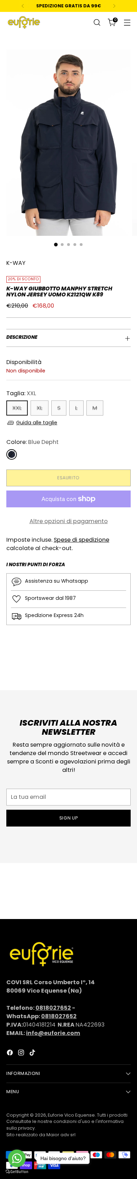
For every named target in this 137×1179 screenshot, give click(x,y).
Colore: (32, 442)
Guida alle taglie (36, 422)
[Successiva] (114, 6)
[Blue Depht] (11, 454)
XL (40, 408)
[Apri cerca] (97, 22)
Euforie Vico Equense (71, 1115)
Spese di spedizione (81, 540)
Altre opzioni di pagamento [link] (69, 521)
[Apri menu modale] (127, 22)
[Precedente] (23, 6)
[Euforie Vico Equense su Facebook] (10, 1053)
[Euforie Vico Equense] (23, 22)
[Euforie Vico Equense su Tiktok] (33, 1053)
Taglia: (21, 393)
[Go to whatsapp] (17, 1158)
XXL (17, 408)
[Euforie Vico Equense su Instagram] (22, 1053)
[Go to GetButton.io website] (17, 1172)
